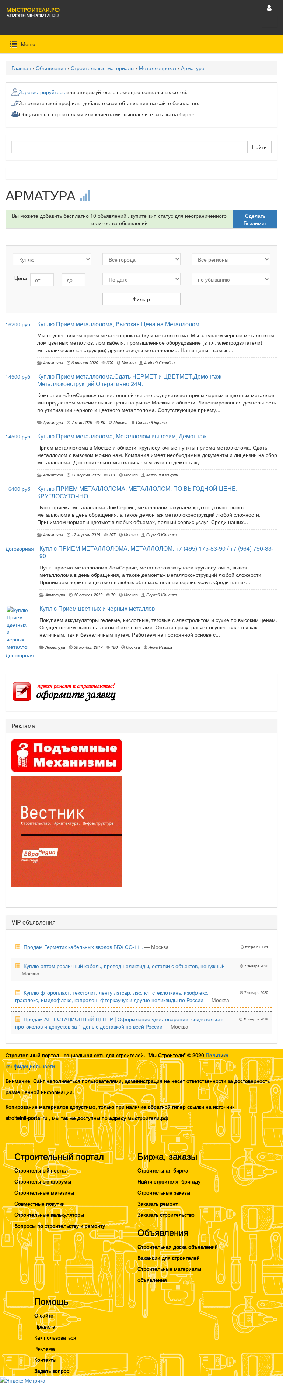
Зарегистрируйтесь (42, 92)
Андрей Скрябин (159, 362)
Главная (21, 68)
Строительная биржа (162, 1170)
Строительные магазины (44, 1192)
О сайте (43, 1315)
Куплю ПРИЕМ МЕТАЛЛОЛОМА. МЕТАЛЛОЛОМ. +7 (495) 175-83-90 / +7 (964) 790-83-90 (156, 552)
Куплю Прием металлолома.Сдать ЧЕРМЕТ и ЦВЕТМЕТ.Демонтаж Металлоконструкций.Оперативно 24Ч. (129, 380)
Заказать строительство (166, 1214)
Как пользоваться (55, 1337)
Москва (128, 362)
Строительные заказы (163, 1192)
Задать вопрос (51, 1370)
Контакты (45, 1359)
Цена (20, 278)
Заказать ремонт (157, 1203)
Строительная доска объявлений (177, 1246)
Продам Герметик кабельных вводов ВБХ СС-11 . (83, 946)
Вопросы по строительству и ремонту (59, 1225)
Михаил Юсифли (161, 475)
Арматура (193, 68)
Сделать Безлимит (255, 219)
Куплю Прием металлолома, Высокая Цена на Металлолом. (119, 324)
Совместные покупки (39, 1203)
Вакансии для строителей (168, 1257)
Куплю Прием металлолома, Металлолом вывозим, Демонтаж (122, 436)
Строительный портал (41, 1170)
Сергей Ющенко (151, 422)
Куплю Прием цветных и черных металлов (97, 608)
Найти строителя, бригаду (168, 1181)
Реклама (44, 1348)
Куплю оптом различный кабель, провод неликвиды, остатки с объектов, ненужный (124, 966)
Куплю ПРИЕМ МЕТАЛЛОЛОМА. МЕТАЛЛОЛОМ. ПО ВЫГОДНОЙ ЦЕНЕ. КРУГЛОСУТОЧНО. (137, 492)
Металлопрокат (158, 68)
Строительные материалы (102, 68)
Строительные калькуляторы (49, 1214)
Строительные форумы (42, 1181)
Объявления (51, 68)
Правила (44, 1326)
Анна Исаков (159, 647)
